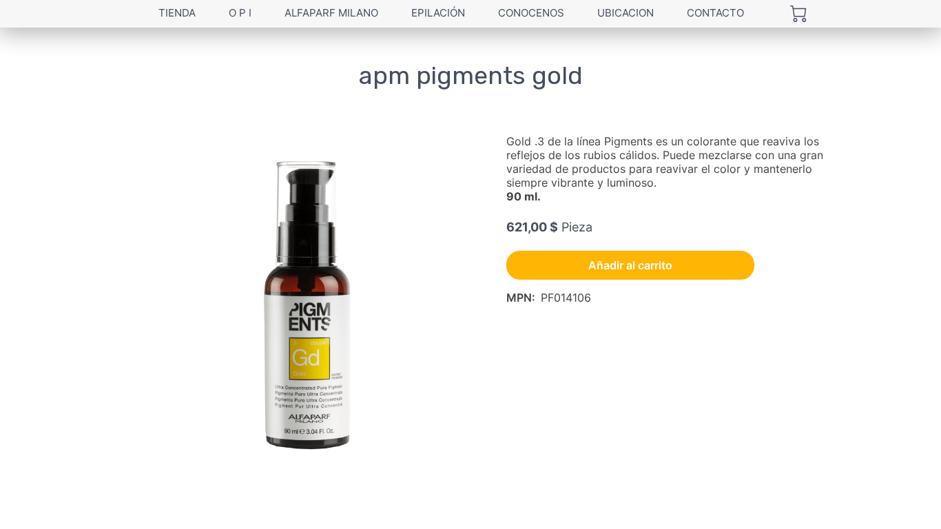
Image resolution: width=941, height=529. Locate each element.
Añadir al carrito (630, 265)
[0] (798, 14)
